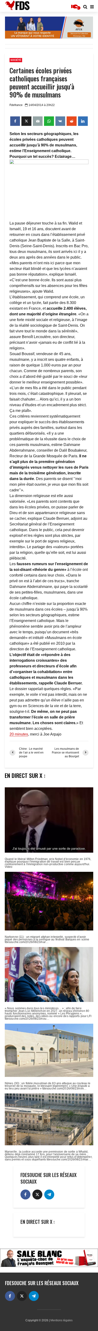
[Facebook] (25, 1194)
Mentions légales (61, 1320)
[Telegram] (49, 1194)
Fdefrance (16, 105)
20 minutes (19, 734)
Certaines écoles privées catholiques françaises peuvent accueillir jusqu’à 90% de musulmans (42, 82)
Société (15, 60)
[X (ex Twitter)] (37, 1194)
